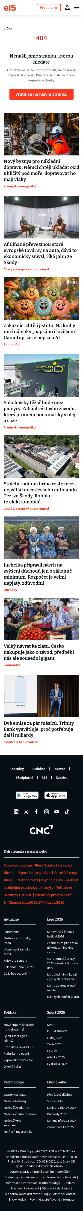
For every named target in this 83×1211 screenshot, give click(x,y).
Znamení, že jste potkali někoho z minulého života (63, 947)
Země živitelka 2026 (60, 1127)
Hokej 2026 (54, 1038)
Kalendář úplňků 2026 (18, 967)
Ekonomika (56, 1082)
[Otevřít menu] (76, 7)
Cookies (69, 1183)
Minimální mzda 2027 (61, 1120)
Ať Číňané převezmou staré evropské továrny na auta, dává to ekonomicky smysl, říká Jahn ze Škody (40, 253)
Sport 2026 (56, 1012)
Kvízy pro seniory (15, 960)
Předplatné (24, 778)
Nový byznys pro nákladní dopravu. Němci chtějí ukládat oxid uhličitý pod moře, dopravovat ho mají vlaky (41, 170)
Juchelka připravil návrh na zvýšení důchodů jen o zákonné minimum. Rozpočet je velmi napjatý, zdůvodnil (38, 574)
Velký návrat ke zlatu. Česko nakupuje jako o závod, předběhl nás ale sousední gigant (39, 652)
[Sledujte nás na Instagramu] (46, 811)
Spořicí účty (55, 1101)
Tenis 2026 (54, 1044)
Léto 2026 (55, 919)
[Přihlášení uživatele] (67, 7)
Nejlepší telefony (15, 1101)
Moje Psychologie (18, 865)
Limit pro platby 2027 (61, 1107)
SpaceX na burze (15, 1094)
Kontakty (16, 769)
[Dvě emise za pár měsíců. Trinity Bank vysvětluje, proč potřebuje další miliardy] (41, 696)
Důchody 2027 (57, 1114)
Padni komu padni (16, 1053)
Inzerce (59, 769)
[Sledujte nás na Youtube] (56, 811)
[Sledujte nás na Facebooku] (36, 811)
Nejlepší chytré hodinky (20, 1114)
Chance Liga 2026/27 (25, 902)
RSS (44, 778)
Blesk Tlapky (45, 865)
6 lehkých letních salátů (63, 997)
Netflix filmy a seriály (18, 1132)
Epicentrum (12, 932)
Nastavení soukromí (25, 1188)
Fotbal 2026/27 (57, 1031)
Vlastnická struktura (56, 1188)
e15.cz (8, 28)
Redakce (38, 769)
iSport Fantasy (29, 873)
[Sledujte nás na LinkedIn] (16, 811)
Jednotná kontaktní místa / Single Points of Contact (40, 1194)
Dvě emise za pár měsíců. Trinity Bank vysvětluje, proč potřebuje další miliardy (39, 729)
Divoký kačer (12, 1066)
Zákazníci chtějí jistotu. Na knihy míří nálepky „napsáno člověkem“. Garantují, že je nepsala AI (40, 331)
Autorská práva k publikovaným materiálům (40, 1171)
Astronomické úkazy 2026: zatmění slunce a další (62, 963)
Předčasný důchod (60, 1094)
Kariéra (62, 778)
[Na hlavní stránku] (10, 7)
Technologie (14, 1082)
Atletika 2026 (56, 1057)
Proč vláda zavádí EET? (19, 1047)
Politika (10, 1012)
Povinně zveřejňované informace (52, 1199)
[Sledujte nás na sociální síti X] (26, 811)
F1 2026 (52, 1051)
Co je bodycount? (16, 973)
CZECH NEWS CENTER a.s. (58, 1151)
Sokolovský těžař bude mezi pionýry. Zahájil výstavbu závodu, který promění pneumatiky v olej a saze (40, 411)
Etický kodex (17, 1199)
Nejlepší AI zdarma (16, 1107)
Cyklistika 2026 (57, 1064)
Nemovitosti (28, 880)
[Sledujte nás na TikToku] (67, 811)
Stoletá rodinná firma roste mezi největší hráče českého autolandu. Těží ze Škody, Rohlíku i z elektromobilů (41, 493)
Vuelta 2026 (54, 902)
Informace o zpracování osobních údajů (33, 1183)
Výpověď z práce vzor (18, 1060)
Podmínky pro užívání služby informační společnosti (40, 1177)
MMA (50, 1025)
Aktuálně (11, 919)
